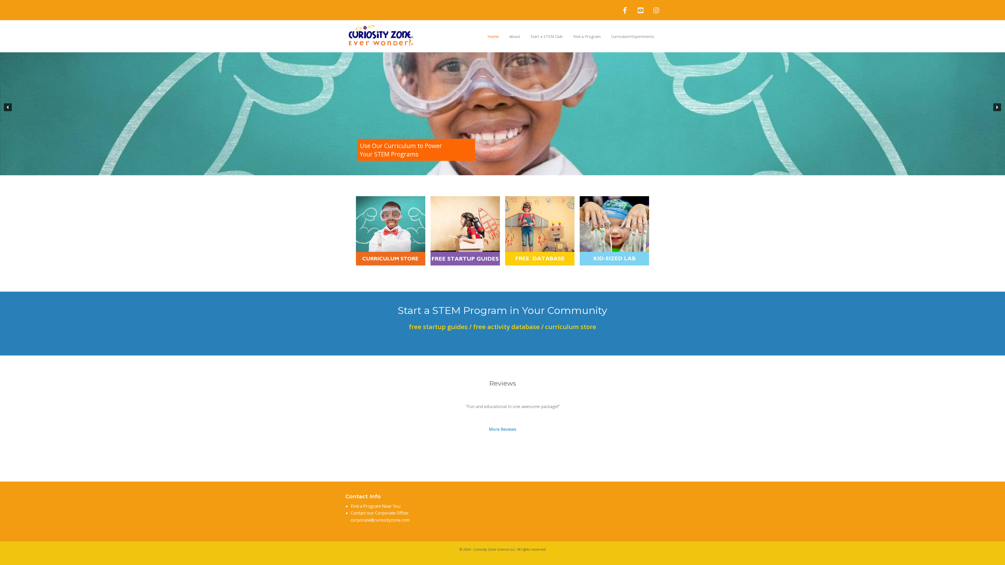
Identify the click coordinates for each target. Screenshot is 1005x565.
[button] (598, 107)
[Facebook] (625, 10)
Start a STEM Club (547, 36)
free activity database (506, 326)
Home (493, 36)
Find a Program (587, 36)
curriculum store (570, 326)
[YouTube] (640, 10)
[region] (502, 107)
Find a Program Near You (375, 506)
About (514, 36)
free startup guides (438, 326)
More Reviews (502, 429)
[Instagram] (656, 10)
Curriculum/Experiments (632, 36)
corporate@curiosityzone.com (380, 520)
